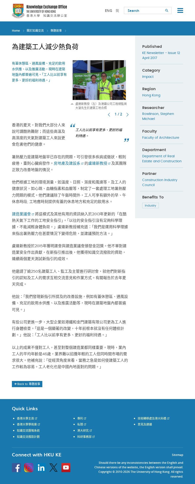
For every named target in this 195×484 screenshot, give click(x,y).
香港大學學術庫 (27, 424)
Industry (150, 205)
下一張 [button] (127, 115)
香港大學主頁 (25, 418)
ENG (108, 10)
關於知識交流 (35, 31)
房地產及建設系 (67, 163)
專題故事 (56, 31)
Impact (148, 77)
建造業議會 (21, 214)
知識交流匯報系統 (28, 430)
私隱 (80, 424)
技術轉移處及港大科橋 (152, 418)
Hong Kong (151, 95)
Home (16, 31)
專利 (80, 418)
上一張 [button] (109, 115)
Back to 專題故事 (28, 384)
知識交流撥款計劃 (28, 436)
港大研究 (83, 430)
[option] (99, 85)
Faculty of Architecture (160, 137)
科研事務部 (84, 436)
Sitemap (177, 455)
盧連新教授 (97, 163)
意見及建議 (145, 424)
